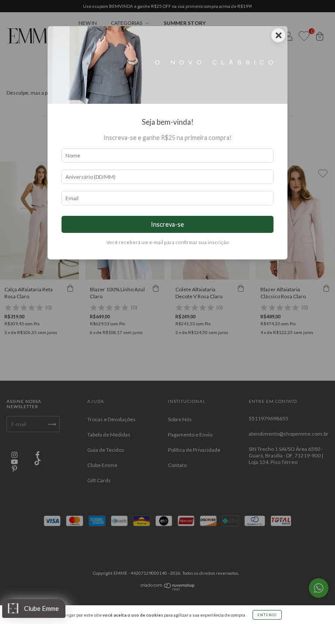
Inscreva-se (167, 224)
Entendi (267, 615)
